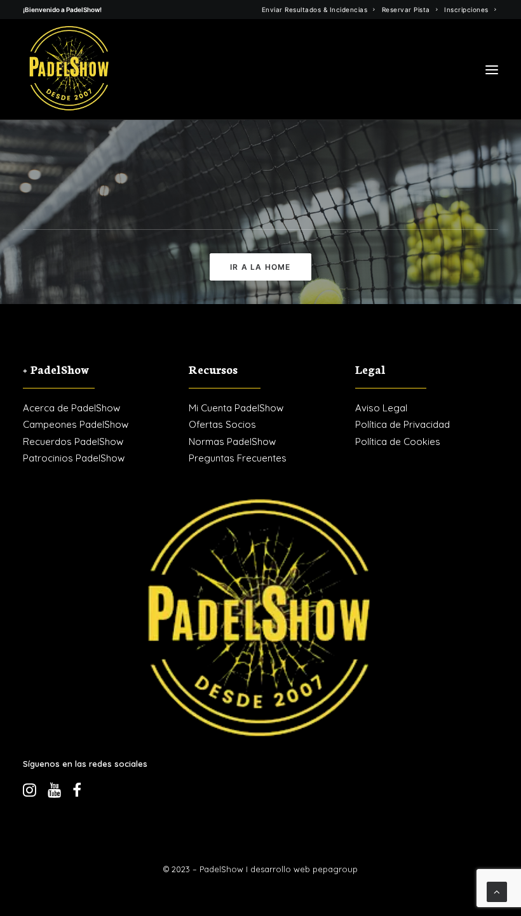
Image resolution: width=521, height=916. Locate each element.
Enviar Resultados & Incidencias (315, 9)
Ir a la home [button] (260, 267)
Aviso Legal (381, 408)
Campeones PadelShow (75, 424)
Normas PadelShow (232, 441)
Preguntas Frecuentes (238, 458)
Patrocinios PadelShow (74, 458)
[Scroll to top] (497, 891)
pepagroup (335, 869)
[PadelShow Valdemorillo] (69, 69)
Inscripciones (466, 9)
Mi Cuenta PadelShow (236, 408)
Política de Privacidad (402, 424)
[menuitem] (318, 9)
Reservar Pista (406, 9)
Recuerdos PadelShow (73, 441)
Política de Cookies (397, 441)
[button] (492, 69)
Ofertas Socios (222, 424)
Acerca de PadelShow (71, 408)
